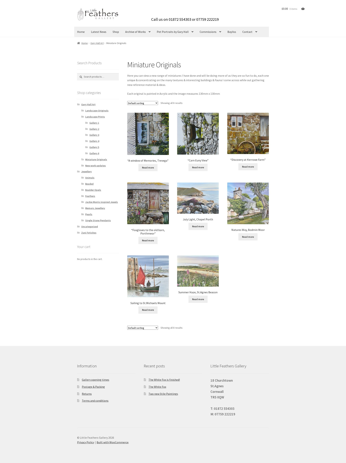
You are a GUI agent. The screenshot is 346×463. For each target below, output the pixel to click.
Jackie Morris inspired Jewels (101, 202)
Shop (116, 32)
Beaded (89, 183)
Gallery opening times (95, 379)
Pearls (88, 214)
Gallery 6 (94, 153)
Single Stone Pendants (98, 220)
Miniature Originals (96, 159)
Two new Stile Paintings (163, 394)
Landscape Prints (95, 116)
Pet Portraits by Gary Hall (173, 32)
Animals (89, 177)
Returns (87, 394)
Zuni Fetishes (88, 232)
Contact (247, 32)
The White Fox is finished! (164, 379)
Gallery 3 (94, 135)
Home (81, 32)
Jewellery (86, 171)
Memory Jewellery (95, 208)
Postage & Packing (93, 387)
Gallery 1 (94, 122)
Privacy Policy (85, 442)
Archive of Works (135, 32)
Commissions (208, 32)
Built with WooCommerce (112, 442)
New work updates (95, 165)
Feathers (90, 196)
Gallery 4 (94, 141)
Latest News (98, 32)
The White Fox (157, 387)
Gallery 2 (94, 129)
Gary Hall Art (97, 43)
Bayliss (231, 32)
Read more (148, 167)
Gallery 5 (94, 147)
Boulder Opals (93, 190)
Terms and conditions (95, 400)
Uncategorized (89, 226)
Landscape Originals (96, 110)
